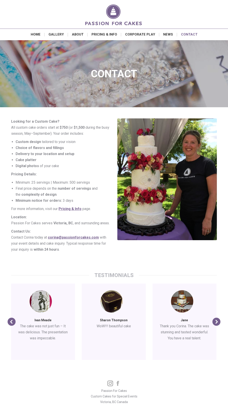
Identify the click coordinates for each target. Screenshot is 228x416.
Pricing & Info (70, 209)
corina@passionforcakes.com (73, 237)
